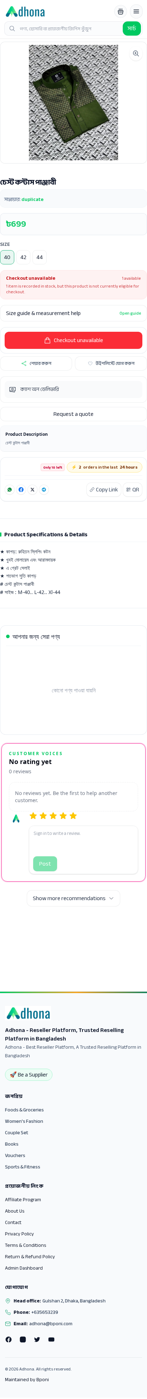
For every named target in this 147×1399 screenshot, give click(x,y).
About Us (14, 1211)
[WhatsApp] (10, 490)
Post (45, 863)
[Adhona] (25, 11)
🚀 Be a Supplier (29, 1074)
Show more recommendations (69, 898)
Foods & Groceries (24, 1110)
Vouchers (15, 1155)
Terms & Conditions (25, 1245)
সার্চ (132, 28)
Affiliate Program (23, 1199)
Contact (13, 1222)
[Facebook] (21, 490)
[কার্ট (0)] (120, 11)
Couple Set (16, 1132)
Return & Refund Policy (30, 1256)
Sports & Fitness (22, 1167)
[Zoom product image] (136, 53)
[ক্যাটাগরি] (136, 11)
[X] (32, 490)
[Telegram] (44, 490)
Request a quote (73, 414)
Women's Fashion (24, 1121)
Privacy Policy (19, 1234)
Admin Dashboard (24, 1268)
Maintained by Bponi (27, 1379)
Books (12, 1144)
